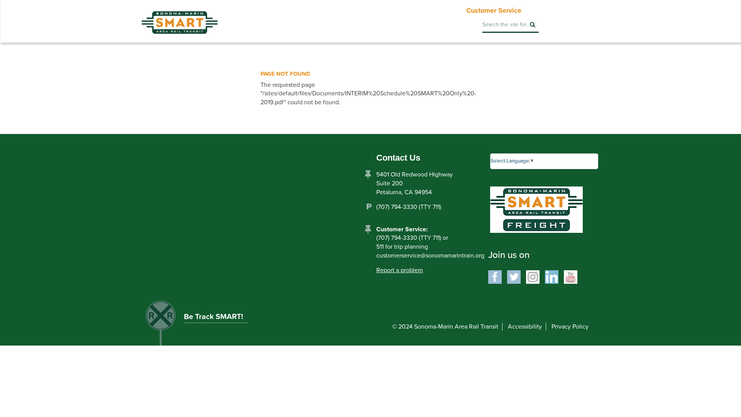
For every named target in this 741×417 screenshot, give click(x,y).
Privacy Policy (570, 327)
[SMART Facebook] (495, 276)
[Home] (179, 17)
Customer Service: (402, 229)
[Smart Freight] (536, 209)
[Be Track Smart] (205, 326)
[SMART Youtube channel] (570, 276)
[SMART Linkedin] (551, 276)
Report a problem (399, 270)
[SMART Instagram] (533, 276)
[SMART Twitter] (514, 276)
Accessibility (525, 327)
